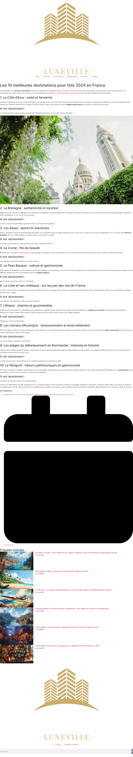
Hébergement (72, 76)
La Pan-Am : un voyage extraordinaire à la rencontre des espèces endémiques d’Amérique (73, 590)
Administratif (58, 76)
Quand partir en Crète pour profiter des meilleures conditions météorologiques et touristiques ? (39, 394)
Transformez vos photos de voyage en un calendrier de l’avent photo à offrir (67, 646)
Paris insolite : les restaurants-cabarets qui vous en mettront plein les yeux (67, 627)
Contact (58, 744)
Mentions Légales (71, 744)
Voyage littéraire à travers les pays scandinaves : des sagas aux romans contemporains (72, 609)
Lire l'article (38, 555)
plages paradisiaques (21, 253)
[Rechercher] (132, 751)
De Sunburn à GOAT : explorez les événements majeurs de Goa (61, 571)
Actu (37, 76)
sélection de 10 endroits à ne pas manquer (65, 93)
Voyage (94, 76)
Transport (84, 76)
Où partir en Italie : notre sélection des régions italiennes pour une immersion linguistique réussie (76, 553)
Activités (46, 76)
